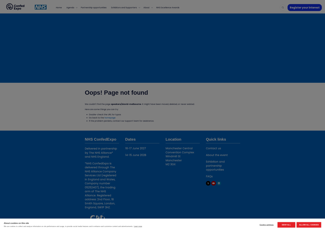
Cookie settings (267, 225)
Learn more (138, 226)
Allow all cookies (309, 225)
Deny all (286, 225)
